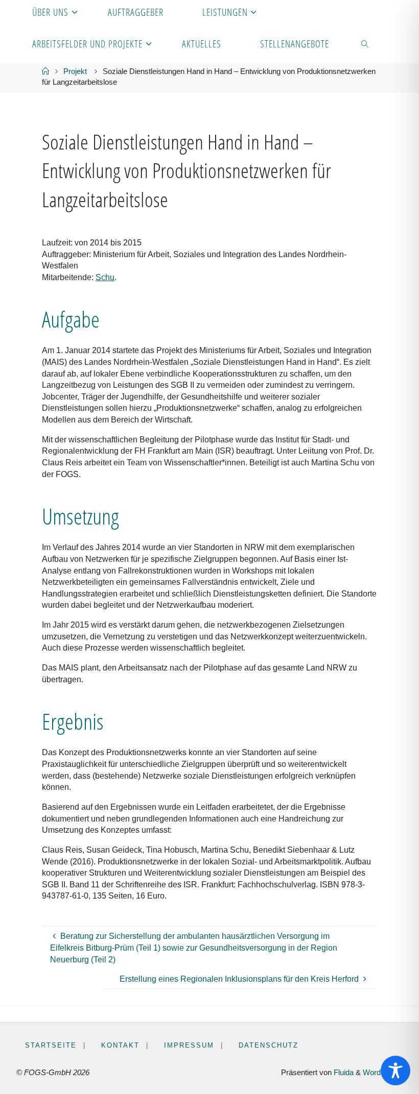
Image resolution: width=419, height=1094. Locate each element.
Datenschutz (268, 1045)
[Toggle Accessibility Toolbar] (395, 1070)
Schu (105, 277)
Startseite (51, 1045)
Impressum (189, 1045)
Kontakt (120, 1045)
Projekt (75, 71)
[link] (365, 43)
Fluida (343, 1072)
